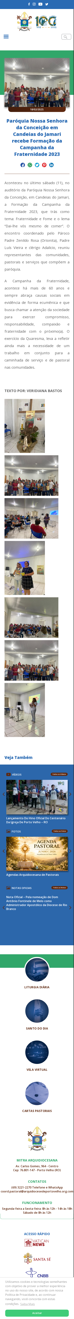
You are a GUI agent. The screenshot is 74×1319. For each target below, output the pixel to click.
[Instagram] (34, 4)
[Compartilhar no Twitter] (37, 165)
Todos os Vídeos (59, 774)
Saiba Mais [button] (27, 1304)
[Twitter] (46, 4)
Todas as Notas (59, 887)
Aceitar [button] (37, 1313)
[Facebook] (29, 4)
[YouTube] (40, 4)
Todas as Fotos (60, 831)
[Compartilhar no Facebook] (22, 165)
